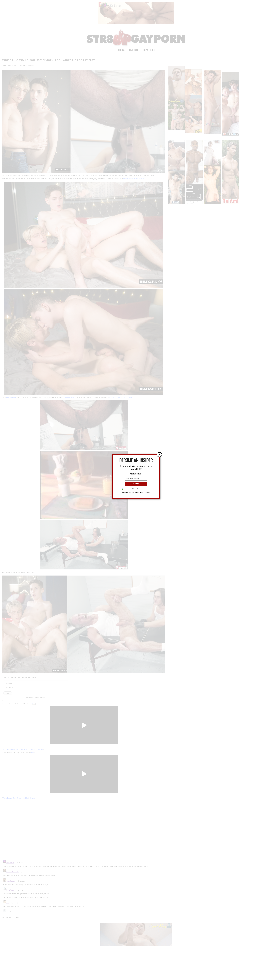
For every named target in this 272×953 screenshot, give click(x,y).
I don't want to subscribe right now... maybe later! (136, 492)
